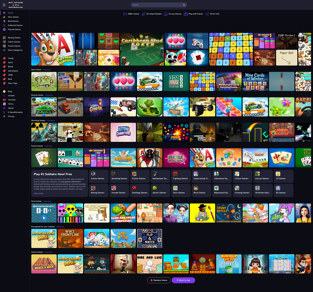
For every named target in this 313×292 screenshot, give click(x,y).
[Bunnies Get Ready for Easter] (255, 213)
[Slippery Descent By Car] (123, 106)
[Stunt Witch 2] (229, 213)
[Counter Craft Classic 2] (202, 132)
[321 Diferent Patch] (176, 81)
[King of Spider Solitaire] (44, 157)
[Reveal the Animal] (44, 213)
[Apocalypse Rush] (44, 238)
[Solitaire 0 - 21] (229, 157)
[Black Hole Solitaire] (197, 58)
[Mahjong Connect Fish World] (281, 263)
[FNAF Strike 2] (286, 41)
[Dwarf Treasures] (175, 41)
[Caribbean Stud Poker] (142, 49)
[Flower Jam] (281, 106)
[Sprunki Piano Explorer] (70, 213)
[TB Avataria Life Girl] (149, 213)
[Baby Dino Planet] (123, 238)
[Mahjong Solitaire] (281, 157)
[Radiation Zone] (44, 132)
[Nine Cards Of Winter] (255, 81)
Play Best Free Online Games (15, 5)
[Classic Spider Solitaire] (149, 157)
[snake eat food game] (149, 106)
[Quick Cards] (281, 81)
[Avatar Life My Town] (281, 213)
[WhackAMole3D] (44, 263)
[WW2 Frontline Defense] (70, 238)
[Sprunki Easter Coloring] (202, 213)
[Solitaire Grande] (197, 41)
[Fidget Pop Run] (229, 106)
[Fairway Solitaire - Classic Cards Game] (53, 49)
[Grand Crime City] (70, 132)
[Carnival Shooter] (281, 132)
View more (47, 70)
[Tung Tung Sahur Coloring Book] (97, 213)
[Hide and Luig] (149, 263)
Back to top (184, 280)
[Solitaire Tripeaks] (123, 157)
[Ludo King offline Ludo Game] (97, 238)
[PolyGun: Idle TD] (176, 132)
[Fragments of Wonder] (86, 58)
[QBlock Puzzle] (70, 81)
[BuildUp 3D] (229, 263)
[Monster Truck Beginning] (202, 106)
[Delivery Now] (176, 106)
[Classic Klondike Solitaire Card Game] (176, 157)
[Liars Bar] (264, 58)
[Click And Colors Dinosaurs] (123, 213)
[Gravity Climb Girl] (97, 106)
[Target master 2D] (255, 132)
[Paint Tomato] (108, 41)
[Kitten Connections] (123, 132)
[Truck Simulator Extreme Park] (70, 106)
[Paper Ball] (286, 58)
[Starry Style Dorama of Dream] (176, 213)
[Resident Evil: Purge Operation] (229, 132)
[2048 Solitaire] (264, 41)
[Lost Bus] (149, 132)
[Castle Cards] (149, 238)
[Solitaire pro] (70, 157)
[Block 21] (231, 49)
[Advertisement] (171, 23)
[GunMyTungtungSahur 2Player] (202, 263)
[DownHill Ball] (86, 41)
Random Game (160, 280)
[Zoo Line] (44, 81)
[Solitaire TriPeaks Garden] (255, 157)
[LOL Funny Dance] (123, 263)
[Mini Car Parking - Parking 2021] (149, 81)
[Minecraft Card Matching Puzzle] (229, 81)
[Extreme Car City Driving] (44, 106)
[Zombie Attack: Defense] (97, 263)
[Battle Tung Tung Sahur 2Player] (176, 263)
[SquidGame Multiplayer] (255, 263)
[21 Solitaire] (108, 58)
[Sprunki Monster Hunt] (175, 58)
